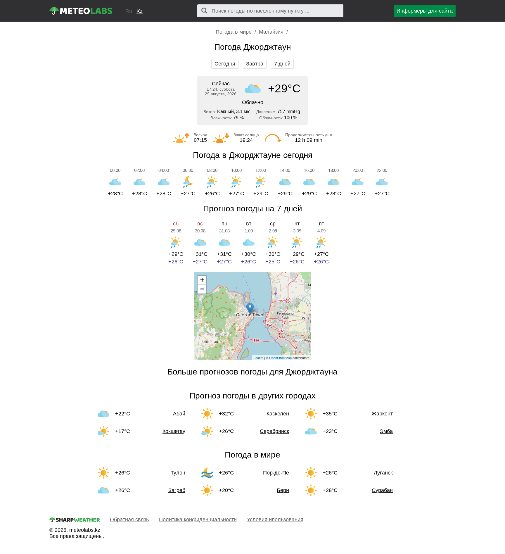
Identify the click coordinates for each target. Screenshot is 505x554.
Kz (139, 11)
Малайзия (271, 32)
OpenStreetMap (280, 357)
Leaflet (258, 357)
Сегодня (225, 64)
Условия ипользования (275, 519)
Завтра (254, 64)
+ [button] (202, 280)
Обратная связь (129, 519)
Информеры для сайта (425, 11)
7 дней (282, 64)
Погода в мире (234, 32)
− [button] (202, 289)
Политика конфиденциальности (198, 519)
